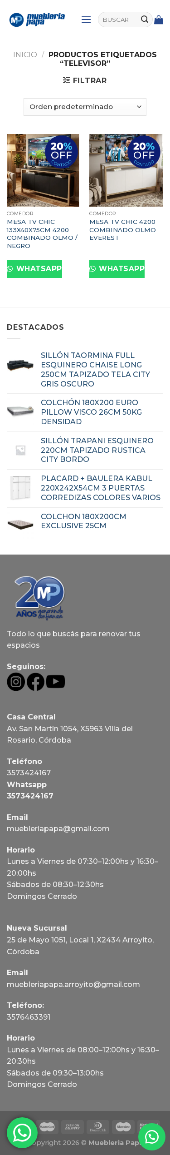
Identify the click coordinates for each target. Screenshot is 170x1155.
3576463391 (28, 1017)
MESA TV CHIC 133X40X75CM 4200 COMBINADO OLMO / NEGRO (42, 233)
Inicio (25, 54)
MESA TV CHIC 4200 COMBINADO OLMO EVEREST (122, 229)
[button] (151, 1136)
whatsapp (38, 268)
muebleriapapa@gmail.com (58, 828)
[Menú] (86, 19)
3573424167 (29, 772)
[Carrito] (158, 20)
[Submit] (144, 19)
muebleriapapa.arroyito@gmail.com (73, 984)
